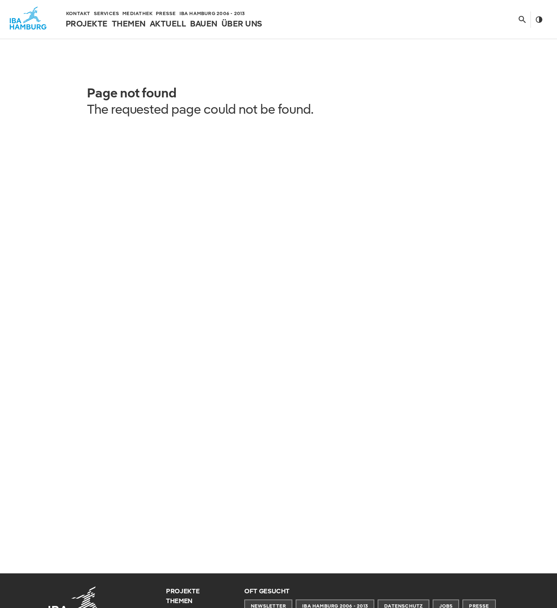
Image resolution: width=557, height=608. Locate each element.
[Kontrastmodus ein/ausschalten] (538, 19)
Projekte (182, 591)
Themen (179, 601)
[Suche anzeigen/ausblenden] (522, 19)
